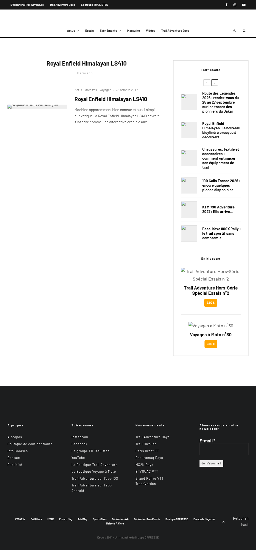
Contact (14, 458)
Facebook (80, 444)
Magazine (133, 30)
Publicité (15, 465)
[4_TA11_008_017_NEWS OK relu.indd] (37, 107)
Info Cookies (18, 451)
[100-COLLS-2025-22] (189, 185)
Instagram (80, 437)
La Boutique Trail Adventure (95, 465)
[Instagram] (234, 5)
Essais (89, 30)
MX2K (51, 519)
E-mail (207, 440)
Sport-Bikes (99, 519)
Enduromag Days (149, 458)
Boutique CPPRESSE (177, 519)
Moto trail (90, 90)
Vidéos (150, 30)
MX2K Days (144, 465)
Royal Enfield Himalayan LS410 (110, 99)
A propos (15, 437)
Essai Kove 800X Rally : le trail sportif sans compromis (221, 233)
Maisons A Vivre (115, 523)
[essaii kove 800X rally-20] (189, 233)
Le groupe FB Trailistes (91, 451)
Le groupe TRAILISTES (94, 4)
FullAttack (36, 519)
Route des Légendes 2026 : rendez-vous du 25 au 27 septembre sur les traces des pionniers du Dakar (220, 102)
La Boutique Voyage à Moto (94, 471)
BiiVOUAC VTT (147, 471)
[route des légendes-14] (189, 102)
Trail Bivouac (146, 444)
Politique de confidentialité (30, 444)
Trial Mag (83, 519)
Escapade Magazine (204, 519)
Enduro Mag (65, 519)
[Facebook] (226, 5)
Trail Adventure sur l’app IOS (95, 478)
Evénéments (108, 30)
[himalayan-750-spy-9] (189, 130)
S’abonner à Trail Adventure (27, 4)
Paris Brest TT (147, 451)
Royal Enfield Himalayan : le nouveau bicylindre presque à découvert (221, 130)
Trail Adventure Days (62, 4)
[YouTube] (243, 5)
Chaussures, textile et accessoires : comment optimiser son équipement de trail (220, 158)
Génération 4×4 (120, 519)
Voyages (105, 90)
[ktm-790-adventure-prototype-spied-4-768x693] (189, 209)
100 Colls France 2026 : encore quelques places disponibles (221, 185)
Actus (71, 30)
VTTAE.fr (20, 519)
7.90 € (211, 344)
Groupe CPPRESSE (147, 537)
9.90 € (211, 302)
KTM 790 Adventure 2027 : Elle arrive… (218, 209)
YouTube (78, 458)
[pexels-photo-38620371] (189, 158)
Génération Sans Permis (147, 519)
